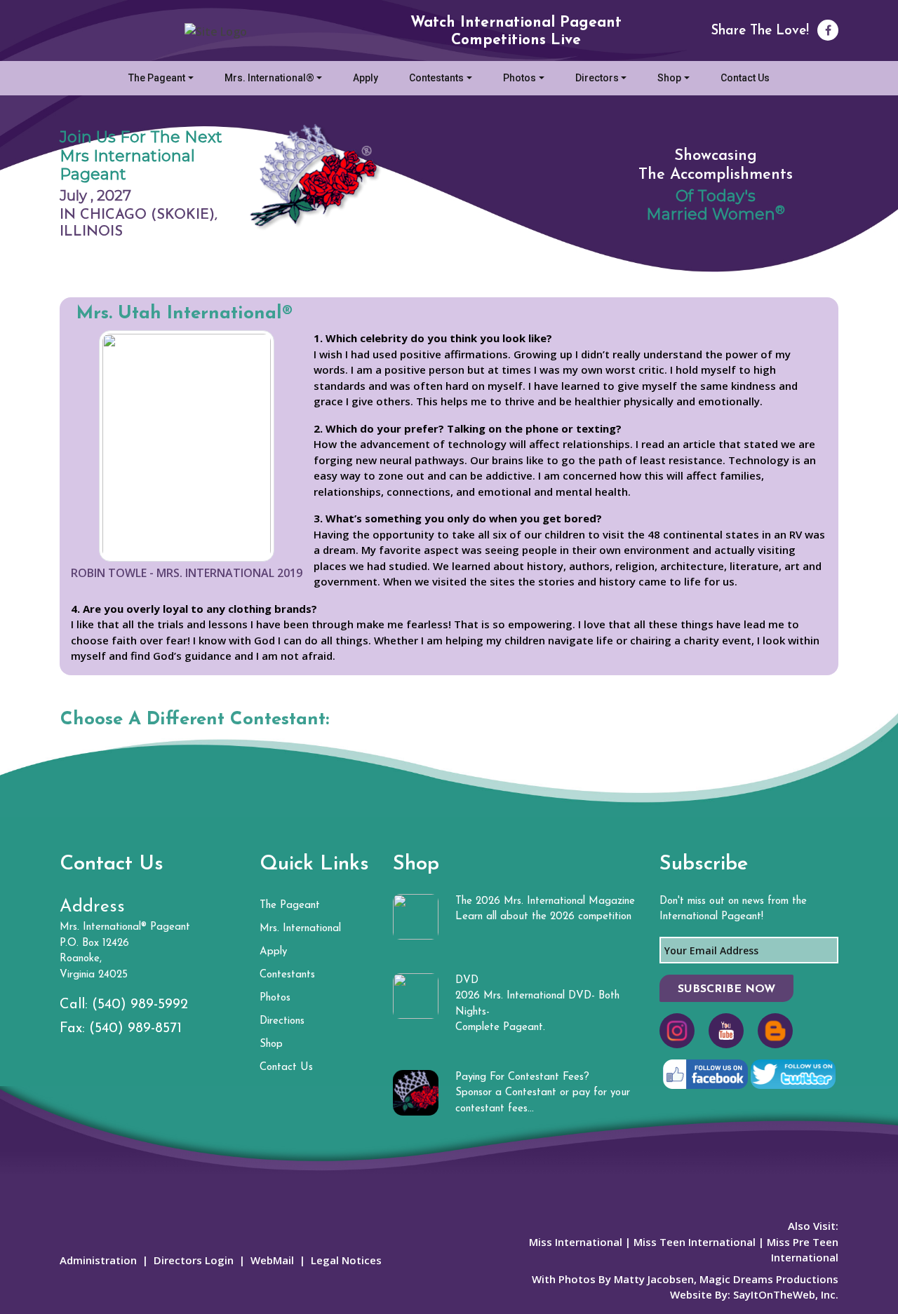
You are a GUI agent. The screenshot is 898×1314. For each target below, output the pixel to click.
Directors (597, 77)
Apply (365, 77)
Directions (282, 1021)
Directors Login (194, 1260)
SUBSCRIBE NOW (726, 989)
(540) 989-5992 (140, 1005)
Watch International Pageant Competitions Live (516, 31)
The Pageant (156, 77)
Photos (519, 77)
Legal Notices (346, 1260)
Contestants (436, 77)
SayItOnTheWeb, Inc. (785, 1294)
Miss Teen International (695, 1242)
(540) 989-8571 (135, 1029)
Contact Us (745, 77)
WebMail (272, 1260)
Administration (98, 1260)
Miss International (575, 1242)
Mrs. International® (269, 77)
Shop (669, 77)
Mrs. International (300, 928)
